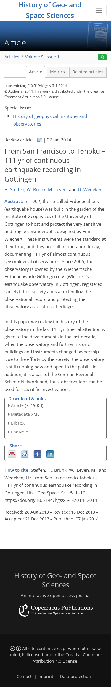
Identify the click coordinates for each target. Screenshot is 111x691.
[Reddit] (25, 453)
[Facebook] (37, 453)
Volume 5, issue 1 (42, 57)
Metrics (57, 72)
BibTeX (18, 423)
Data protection (75, 676)
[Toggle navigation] (99, 10)
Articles (11, 57)
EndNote (19, 432)
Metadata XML (25, 414)
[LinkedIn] (50, 453)
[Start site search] (102, 57)
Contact (24, 676)
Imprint (45, 676)
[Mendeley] (12, 453)
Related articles (88, 72)
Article (35, 72)
